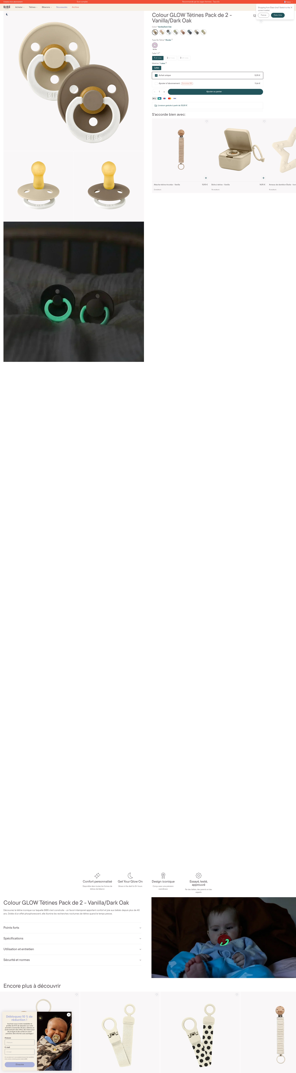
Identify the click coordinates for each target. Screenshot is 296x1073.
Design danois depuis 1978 (147, 2)
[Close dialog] (69, 1015)
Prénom (8, 1038)
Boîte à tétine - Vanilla (220, 185)
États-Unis (278, 15)
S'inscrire (20, 1065)
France (263, 15)
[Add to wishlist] (261, 22)
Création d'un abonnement (13, 2)
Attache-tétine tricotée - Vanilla (167, 185)
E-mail (7, 1047)
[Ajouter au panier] (206, 178)
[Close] (291, 7)
